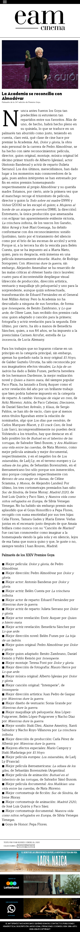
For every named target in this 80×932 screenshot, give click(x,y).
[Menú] (5, 2)
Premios (30, 846)
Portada (21, 846)
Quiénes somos (42, 924)
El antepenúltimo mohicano (34, 14)
